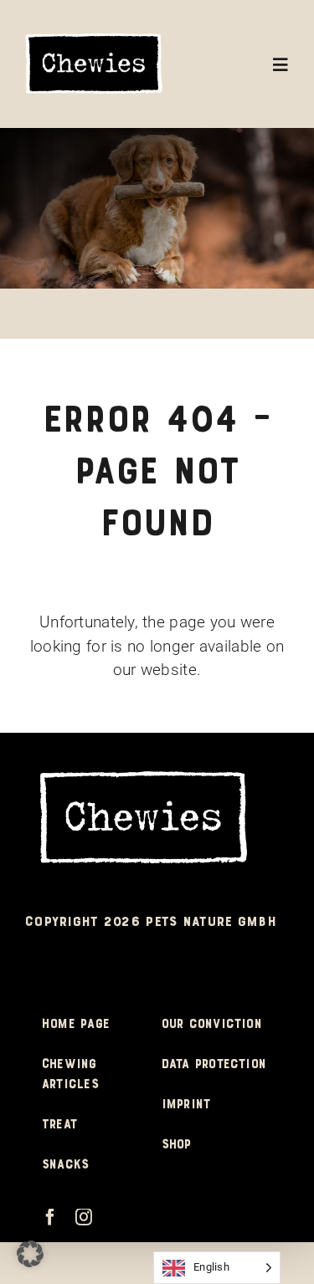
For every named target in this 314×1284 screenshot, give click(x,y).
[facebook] (50, 1217)
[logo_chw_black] (94, 39)
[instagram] (83, 1217)
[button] (30, 1254)
